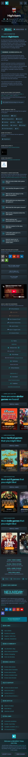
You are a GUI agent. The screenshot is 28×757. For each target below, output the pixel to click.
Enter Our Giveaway (9, 657)
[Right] (26, 29)
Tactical (6, 125)
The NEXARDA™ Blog (9, 648)
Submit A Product (9, 705)
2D (17, 128)
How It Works (7, 630)
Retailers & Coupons (9, 633)
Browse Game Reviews (10, 677)
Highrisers (15, 251)
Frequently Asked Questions (12, 177)
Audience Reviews (20, 29)
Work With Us (7, 708)
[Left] (2, 29)
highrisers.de (13, 373)
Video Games (16, 579)
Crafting (6, 122)
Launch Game (14, 326)
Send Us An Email (8, 690)
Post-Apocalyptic (8, 128)
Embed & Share (15, 333)
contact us (23, 177)
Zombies (14, 125)
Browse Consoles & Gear (10, 675)
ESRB (20, 94)
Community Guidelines (10, 721)
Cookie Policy (21, 745)
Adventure (6, 115)
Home (6, 579)
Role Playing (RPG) (9, 119)
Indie (14, 115)
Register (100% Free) (9, 636)
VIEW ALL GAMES (14, 404)
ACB (16, 95)
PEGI (2, 95)
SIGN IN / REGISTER (25, 3)
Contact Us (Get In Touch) (11, 687)
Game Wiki (14, 312)
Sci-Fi (20, 122)
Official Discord (15, 315)
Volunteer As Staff (9, 711)
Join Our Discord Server (10, 696)
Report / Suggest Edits (14, 329)
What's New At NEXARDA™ (11, 651)
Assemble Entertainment (14, 159)
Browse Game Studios (10, 672)
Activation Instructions (15, 322)
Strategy (23, 125)
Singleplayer (7, 139)
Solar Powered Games (13, 147)
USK (7, 95)
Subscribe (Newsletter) (10, 638)
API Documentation (9, 729)
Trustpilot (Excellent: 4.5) (11, 726)
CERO (11, 95)
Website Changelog (9, 654)
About (9, 29)
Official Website (15, 309)
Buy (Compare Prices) (15, 319)
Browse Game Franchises (11, 669)
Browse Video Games (9, 667)
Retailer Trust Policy (9, 724)
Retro (13, 122)
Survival (20, 119)
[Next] (25, 419)
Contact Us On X (8, 693)
